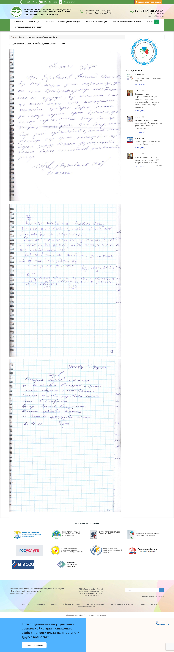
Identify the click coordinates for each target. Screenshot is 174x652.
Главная (14, 37)
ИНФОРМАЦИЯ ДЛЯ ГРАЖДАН (69, 22)
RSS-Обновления (148, 596)
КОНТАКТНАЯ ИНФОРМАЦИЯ (96, 22)
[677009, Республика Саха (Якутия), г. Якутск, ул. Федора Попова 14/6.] (113, 10)
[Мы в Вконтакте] (116, 1)
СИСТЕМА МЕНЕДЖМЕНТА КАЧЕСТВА (28, 27)
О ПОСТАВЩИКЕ (35, 22)
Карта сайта (159, 596)
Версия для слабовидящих (149, 2)
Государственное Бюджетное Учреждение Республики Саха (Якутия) (48, 12)
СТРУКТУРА (18, 22)
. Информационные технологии (91, 615)
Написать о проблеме (34, 645)
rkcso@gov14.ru (31, 2)
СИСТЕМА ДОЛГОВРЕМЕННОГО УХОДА (127, 22)
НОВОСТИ (50, 22)
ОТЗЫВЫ (150, 22)
